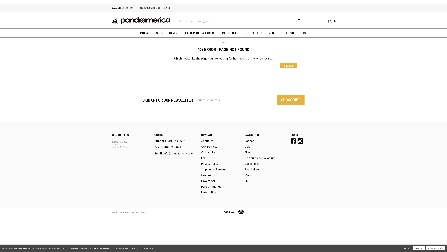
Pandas (144, 33)
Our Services (209, 146)
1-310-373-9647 (128, 7)
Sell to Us (288, 33)
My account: (147, 7)
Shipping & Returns (213, 169)
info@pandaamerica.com (179, 153)
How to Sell (208, 181)
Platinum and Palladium (199, 33)
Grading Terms (210, 175)
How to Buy (208, 192)
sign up (167, 7)
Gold (159, 33)
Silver (173, 33)
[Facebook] (293, 141)
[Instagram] (300, 141)
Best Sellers (253, 33)
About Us (207, 141)
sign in (157, 7)
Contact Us (208, 152)
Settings (406, 248)
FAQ (203, 158)
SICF (304, 33)
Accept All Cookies (436, 248)
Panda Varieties (211, 186)
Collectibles (229, 33)
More (272, 33)
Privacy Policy (209, 164)
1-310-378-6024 (170, 147)
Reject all (419, 248)
